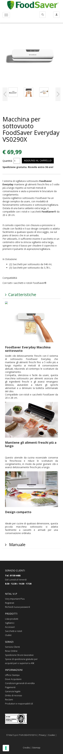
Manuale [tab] (16, 544)
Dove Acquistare (13, 679)
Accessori (10, 626)
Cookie (51, 735)
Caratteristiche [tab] (22, 294)
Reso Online (11, 650)
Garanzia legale (12, 691)
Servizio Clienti (12, 646)
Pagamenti (10, 687)
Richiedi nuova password (17, 606)
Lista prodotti (11, 618)
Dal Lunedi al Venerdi (16, 579)
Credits (26, 747)
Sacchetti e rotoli (13, 631)
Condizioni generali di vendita (20, 683)
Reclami (9, 699)
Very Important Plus (15, 598)
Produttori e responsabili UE (19, 703)
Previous (5, 94)
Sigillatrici (9, 622)
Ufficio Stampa (12, 675)
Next (57, 94)
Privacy (42, 735)
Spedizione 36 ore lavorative (19, 655)
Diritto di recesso (13, 695)
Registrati (9, 602)
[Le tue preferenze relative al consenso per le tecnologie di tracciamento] (6, 748)
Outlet (8, 635)
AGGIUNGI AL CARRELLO (38, 160)
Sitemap (36, 747)
